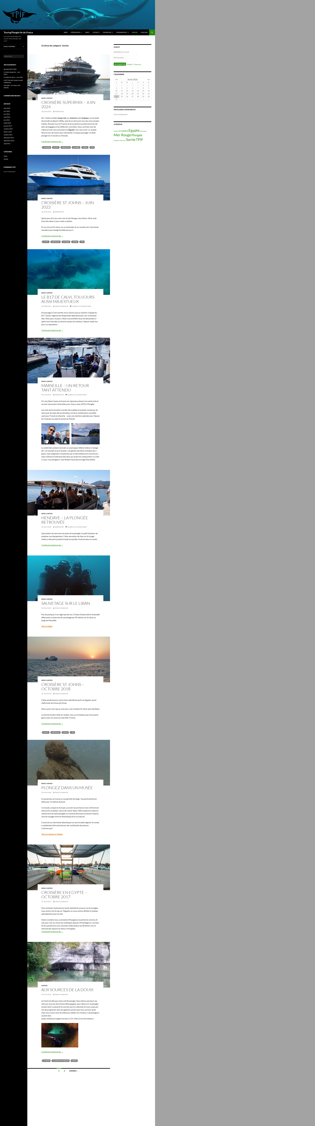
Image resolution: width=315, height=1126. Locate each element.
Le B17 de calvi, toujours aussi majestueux (67, 299)
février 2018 (8, 132)
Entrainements (121, 32)
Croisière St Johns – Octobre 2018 (62, 686)
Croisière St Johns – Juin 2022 (67, 205)
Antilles (116, 131)
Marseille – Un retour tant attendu (65, 387)
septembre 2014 (9, 141)
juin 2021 (7, 120)
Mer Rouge (66, 147)
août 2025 (7, 108)
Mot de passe (119, 57)
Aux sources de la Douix (67, 989)
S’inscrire (144, 32)
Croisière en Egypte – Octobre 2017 (64, 894)
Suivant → (74, 1071)
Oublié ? (130, 64)
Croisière (46, 147)
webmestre (59, 111)
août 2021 (7, 117)
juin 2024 (7, 111)
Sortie (85, 147)
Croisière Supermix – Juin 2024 (68, 104)
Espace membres (9, 46)
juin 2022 (7, 114)
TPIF (92, 147)
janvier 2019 (8, 126)
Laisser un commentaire (81, 306)
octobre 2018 (8, 129)
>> (148, 79)
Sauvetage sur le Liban (65, 603)
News (66, 32)
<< (116, 79)
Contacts (96, 32)
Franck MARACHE (61, 306)
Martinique (143, 131)
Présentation (75, 32)
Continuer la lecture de (52, 141)
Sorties (134, 32)
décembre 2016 (9, 138)
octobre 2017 (8, 135)
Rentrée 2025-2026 (10, 69)
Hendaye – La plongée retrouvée (64, 520)
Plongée (76, 147)
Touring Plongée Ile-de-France (18, 32)
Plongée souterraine (61, 1060)
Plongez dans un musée (67, 787)
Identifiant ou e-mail (121, 52)
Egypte (56, 147)
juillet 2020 (7, 123)
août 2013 (7, 143)
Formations (107, 32)
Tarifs (87, 32)
